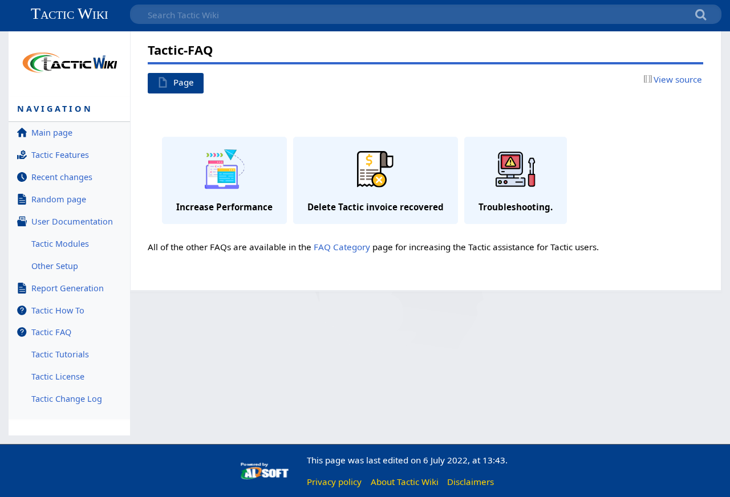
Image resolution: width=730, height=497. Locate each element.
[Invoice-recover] (375, 182)
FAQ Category (342, 246)
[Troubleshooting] (516, 182)
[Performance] (224, 182)
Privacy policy (334, 481)
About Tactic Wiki (405, 481)
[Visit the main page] (69, 62)
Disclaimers (470, 481)
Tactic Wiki (69, 13)
